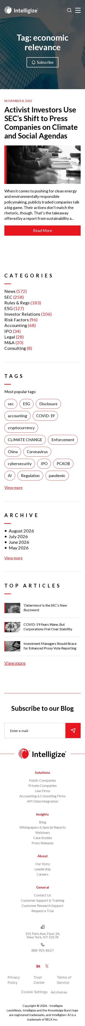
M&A (9, 342)
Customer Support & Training (42, 900)
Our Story (42, 864)
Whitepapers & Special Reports (42, 827)
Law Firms (42, 791)
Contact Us (42, 895)
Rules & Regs (17, 302)
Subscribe (45, 62)
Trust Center (39, 980)
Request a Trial (42, 911)
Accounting (15, 325)
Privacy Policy (14, 980)
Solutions (42, 772)
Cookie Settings (34, 992)
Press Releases (43, 843)
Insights (42, 814)
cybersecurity (20, 463)
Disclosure (48, 403)
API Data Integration (42, 801)
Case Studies (42, 838)
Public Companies (42, 780)
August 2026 (21, 530)
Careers (42, 874)
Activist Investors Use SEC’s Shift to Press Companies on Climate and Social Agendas (41, 122)
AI (10, 475)
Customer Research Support (42, 905)
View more (13, 487)
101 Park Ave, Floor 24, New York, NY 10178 (42, 935)
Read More (42, 230)
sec (11, 403)
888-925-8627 (42, 950)
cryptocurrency (21, 427)
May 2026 (19, 547)
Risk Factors (16, 319)
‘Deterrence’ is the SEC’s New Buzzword (45, 607)
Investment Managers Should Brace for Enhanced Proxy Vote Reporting (50, 645)
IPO (8, 331)
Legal (9, 336)
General (42, 887)
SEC (8, 297)
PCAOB (63, 463)
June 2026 (19, 542)
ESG (8, 308)
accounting (17, 415)
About (42, 856)
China (13, 451)
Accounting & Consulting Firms (42, 796)
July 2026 (18, 536)
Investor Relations (22, 314)
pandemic (57, 475)
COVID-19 (45, 415)
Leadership (42, 869)
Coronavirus (37, 451)
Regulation (30, 475)
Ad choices (59, 992)
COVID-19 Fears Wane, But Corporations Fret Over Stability (48, 626)
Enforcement (62, 439)
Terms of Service (64, 980)
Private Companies (42, 785)
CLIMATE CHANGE (25, 439)
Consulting (15, 348)
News (9, 291)
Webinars (42, 832)
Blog (42, 822)
